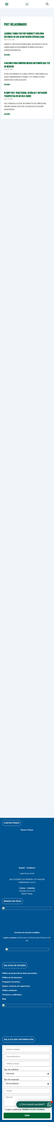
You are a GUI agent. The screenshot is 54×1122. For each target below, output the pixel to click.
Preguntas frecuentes (11, 982)
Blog (4, 999)
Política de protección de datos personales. (19, 973)
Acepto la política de (25, 1110)
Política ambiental (9, 990)
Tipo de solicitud (11, 1069)
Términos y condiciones (12, 995)
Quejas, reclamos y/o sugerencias (16, 986)
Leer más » (7, 55)
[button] (7, 4)
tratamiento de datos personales (33, 1110)
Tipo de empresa (11, 1079)
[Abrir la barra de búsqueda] (47, 4)
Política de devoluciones (12, 978)
